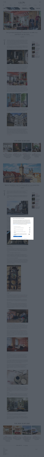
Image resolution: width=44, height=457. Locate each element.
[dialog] (22, 228)
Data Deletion (18, 238)
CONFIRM (18, 236)
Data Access (22, 238)
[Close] (32, 218)
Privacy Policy (25, 238)
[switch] (29, 227)
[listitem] (22, 226)
